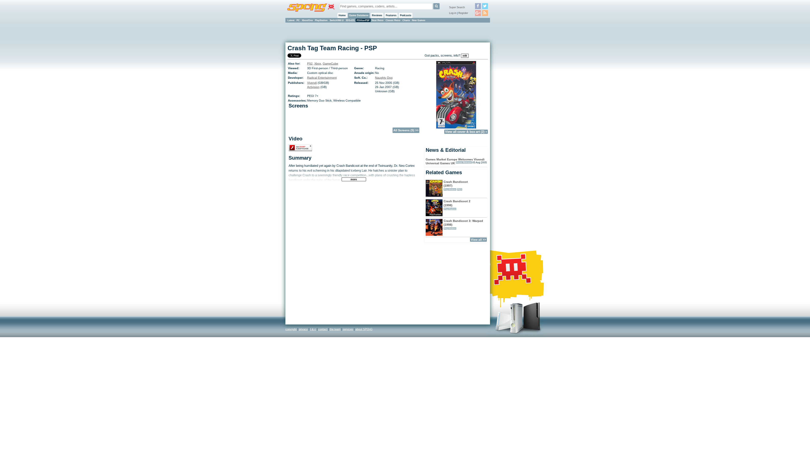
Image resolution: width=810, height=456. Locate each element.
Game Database (359, 15)
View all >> (478, 239)
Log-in (452, 13)
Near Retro (377, 20)
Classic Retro (393, 20)
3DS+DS (350, 20)
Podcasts (405, 15)
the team (335, 329)
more (354, 179)
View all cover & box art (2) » (466, 131)
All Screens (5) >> (405, 130)
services (348, 329)
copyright (291, 329)
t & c (313, 329)
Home (342, 15)
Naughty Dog (384, 77)
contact (322, 329)
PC (298, 20)
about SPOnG (364, 329)
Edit (465, 55)
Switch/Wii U (337, 20)
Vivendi (312, 82)
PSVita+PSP (363, 20)
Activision (313, 87)
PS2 (310, 63)
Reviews (377, 15)
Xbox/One (307, 20)
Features (391, 15)
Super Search (457, 7)
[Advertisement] (509, 86)
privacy (303, 329)
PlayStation (321, 20)
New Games (418, 20)
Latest (291, 20)
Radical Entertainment (322, 77)
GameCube (330, 63)
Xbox (317, 63)
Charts (406, 20)
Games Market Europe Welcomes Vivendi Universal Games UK (455, 161)
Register (463, 13)
